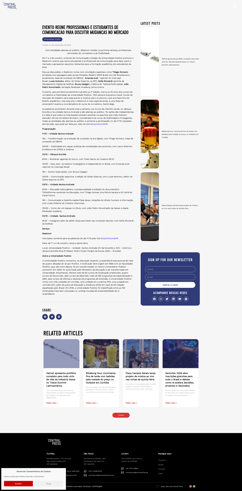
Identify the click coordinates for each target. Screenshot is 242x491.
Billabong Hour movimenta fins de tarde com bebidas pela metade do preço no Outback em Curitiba (180, 134)
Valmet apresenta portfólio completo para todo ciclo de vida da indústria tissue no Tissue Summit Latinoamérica (180, 62)
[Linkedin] (173, 299)
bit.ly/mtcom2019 (99, 124)
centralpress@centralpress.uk (137, 472)
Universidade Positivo (52, 39)
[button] (45, 317)
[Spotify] (186, 299)
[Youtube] (179, 299)
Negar (49, 483)
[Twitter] (167, 299)
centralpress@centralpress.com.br (101, 475)
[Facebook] (154, 299)
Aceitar (18, 483)
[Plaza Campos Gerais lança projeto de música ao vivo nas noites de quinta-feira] (150, 206)
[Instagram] (160, 299)
